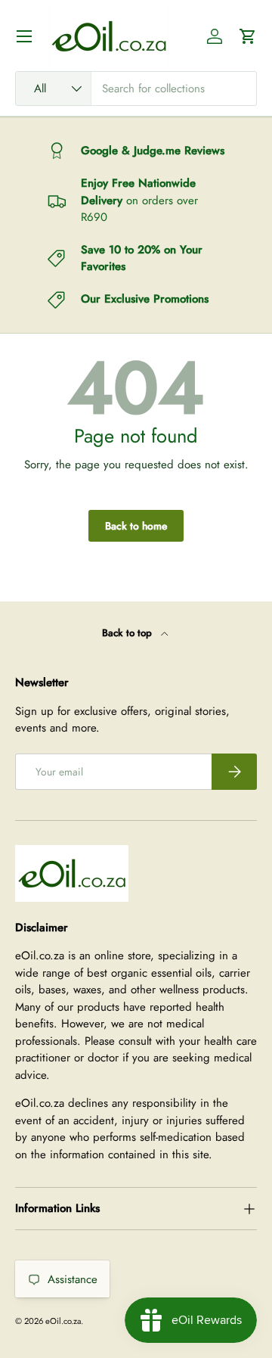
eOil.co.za (63, 1321)
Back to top (128, 633)
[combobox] (136, 88)
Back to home (136, 525)
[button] (247, 36)
